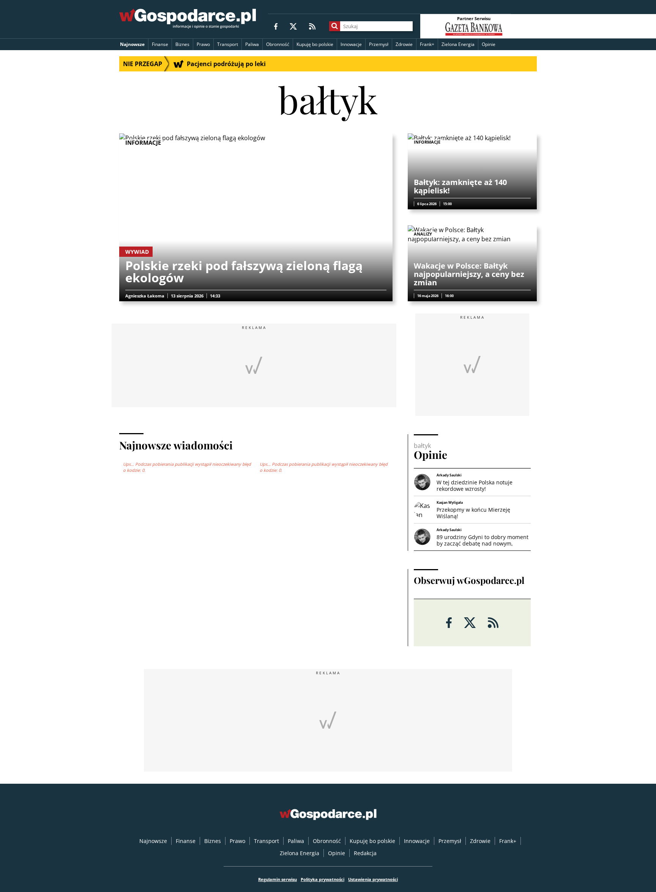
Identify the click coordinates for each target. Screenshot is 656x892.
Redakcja (365, 853)
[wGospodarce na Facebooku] (276, 26)
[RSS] (312, 26)
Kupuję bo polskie (314, 44)
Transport (227, 44)
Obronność (277, 44)
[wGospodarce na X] (293, 26)
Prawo (203, 44)
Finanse (160, 44)
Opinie (488, 44)
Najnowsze (132, 44)
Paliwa (252, 44)
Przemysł (378, 44)
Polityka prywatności (322, 879)
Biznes (182, 44)
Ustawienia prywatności (373, 879)
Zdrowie (404, 44)
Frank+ (427, 44)
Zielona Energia (458, 44)
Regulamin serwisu (277, 879)
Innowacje (351, 44)
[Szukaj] (334, 26)
